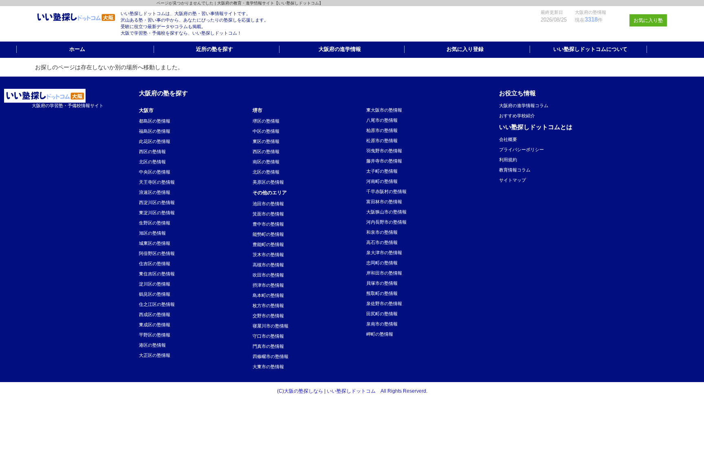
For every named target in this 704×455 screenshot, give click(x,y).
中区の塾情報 (266, 131)
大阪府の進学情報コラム (523, 105)
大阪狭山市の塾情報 (386, 211)
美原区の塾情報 (268, 182)
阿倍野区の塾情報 (157, 253)
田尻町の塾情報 (382, 313)
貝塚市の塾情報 (382, 283)
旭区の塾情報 (152, 233)
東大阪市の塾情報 (384, 110)
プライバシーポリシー (521, 149)
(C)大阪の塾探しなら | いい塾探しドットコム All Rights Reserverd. (352, 391)
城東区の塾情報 (154, 243)
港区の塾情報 (152, 345)
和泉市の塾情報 (382, 232)
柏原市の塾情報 (382, 130)
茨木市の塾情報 (268, 254)
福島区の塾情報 (154, 131)
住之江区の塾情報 (157, 304)
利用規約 (508, 159)
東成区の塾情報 (154, 324)
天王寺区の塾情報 (157, 182)
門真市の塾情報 (268, 346)
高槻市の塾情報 (268, 264)
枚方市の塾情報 (268, 305)
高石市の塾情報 (382, 242)
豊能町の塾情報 (268, 244)
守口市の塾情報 (268, 336)
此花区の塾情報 (154, 141)
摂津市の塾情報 (268, 285)
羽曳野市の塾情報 (384, 150)
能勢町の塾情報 (268, 234)
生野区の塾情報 (154, 222)
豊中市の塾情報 (268, 224)
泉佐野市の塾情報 (384, 303)
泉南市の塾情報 (382, 323)
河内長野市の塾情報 (386, 222)
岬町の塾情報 (379, 334)
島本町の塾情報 (268, 295)
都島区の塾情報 (154, 121)
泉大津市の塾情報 (384, 252)
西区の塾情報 (152, 151)
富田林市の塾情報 (384, 201)
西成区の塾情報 (154, 314)
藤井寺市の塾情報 (384, 160)
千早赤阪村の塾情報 (386, 191)
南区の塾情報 (266, 161)
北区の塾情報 (152, 161)
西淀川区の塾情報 (157, 202)
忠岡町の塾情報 (382, 262)
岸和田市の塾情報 (384, 272)
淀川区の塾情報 (154, 283)
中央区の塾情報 (154, 171)
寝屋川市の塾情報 (270, 325)
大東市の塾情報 (268, 366)
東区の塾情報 (266, 141)
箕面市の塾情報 (268, 213)
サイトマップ (512, 180)
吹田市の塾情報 (268, 275)
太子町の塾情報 (382, 171)
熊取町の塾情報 (382, 293)
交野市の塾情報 (268, 315)
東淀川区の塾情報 (157, 212)
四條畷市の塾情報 (270, 356)
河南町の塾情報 (382, 181)
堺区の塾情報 (266, 121)
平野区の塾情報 (154, 334)
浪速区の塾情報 (154, 192)
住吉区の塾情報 (154, 263)
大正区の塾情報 (154, 355)
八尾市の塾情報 (382, 120)
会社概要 (508, 139)
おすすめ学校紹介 (517, 115)
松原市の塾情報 (382, 140)
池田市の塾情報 (268, 203)
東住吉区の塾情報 (157, 273)
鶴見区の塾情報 (154, 294)
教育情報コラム (514, 169)
